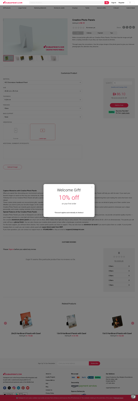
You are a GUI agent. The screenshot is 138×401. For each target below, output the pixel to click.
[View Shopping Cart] (131, 2)
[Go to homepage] (12, 2)
